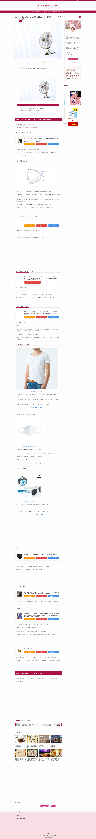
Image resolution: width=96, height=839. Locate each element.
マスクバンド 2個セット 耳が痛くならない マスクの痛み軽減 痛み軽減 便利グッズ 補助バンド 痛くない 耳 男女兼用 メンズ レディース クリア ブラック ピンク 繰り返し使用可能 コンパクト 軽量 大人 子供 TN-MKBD (41, 140)
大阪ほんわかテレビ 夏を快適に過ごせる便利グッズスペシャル (32, 108)
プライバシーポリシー (47, 835)
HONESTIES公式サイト (33, 391)
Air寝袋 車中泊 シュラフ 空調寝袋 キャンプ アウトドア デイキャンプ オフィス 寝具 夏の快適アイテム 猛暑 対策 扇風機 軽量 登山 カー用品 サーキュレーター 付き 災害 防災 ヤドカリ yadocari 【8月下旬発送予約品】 (41, 615)
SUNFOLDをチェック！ (38, 514)
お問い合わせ (54, 835)
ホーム (41, 835)
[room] (77, 0)
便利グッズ (22, 720)
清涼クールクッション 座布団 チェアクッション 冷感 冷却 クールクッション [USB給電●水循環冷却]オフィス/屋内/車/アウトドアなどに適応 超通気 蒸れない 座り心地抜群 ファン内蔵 (41, 313)
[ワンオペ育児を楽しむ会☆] (48, 6)
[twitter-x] (75, 0)
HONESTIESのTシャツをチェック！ (38, 407)
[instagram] (76, 0)
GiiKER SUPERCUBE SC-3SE (30, 648)
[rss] (79, 0)
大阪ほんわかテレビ (29, 62)
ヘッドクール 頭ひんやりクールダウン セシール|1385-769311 (36, 221)
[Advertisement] (38, 254)
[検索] (80, 0)
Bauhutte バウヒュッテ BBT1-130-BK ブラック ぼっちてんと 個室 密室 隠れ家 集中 (40, 554)
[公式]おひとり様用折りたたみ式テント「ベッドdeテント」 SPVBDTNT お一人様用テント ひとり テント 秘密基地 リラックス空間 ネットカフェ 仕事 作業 (41, 593)
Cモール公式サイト (22, 207)
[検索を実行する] (80, 17)
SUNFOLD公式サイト (26, 501)
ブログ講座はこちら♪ (73, 58)
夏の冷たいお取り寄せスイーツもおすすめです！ (30, 110)
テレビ (17, 720)
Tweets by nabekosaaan (20, 818)
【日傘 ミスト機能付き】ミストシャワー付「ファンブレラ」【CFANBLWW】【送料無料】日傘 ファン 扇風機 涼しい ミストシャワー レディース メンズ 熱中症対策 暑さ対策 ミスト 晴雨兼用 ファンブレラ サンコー (41, 278)
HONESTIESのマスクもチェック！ (38, 463)
